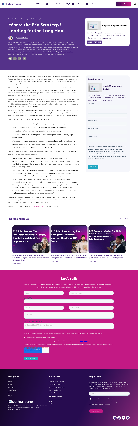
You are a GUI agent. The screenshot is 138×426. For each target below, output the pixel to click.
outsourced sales (39, 206)
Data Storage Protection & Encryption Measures (20, 407)
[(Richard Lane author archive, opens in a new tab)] (10, 38)
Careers (51, 404)
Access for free (94, 42)
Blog (13, 19)
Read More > (16, 264)
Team (50, 401)
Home (9, 19)
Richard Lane (22, 38)
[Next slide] (127, 239)
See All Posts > (125, 219)
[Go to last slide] (10, 239)
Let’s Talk (123, 4)
